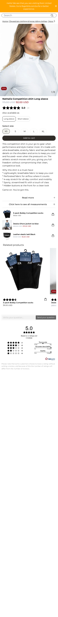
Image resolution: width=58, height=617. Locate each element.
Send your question (46, 317)
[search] (30, 15)
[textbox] (18, 317)
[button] (29, 6)
